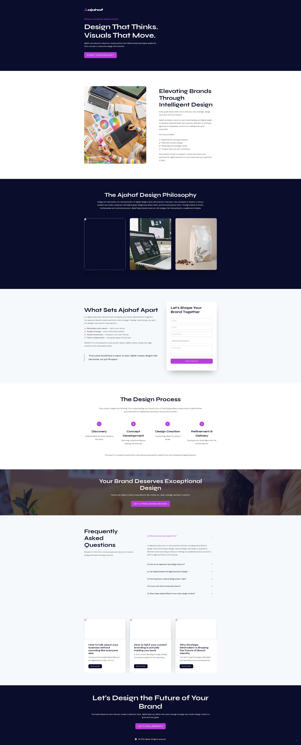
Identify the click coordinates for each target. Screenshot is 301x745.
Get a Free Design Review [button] (150, 504)
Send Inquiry (191, 361)
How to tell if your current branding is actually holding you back (104, 647)
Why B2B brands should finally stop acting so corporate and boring (195, 647)
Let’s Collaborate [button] (150, 726)
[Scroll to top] (296, 740)
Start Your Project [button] (100, 55)
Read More (95, 666)
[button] (148, 275)
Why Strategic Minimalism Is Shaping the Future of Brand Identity (148, 649)
